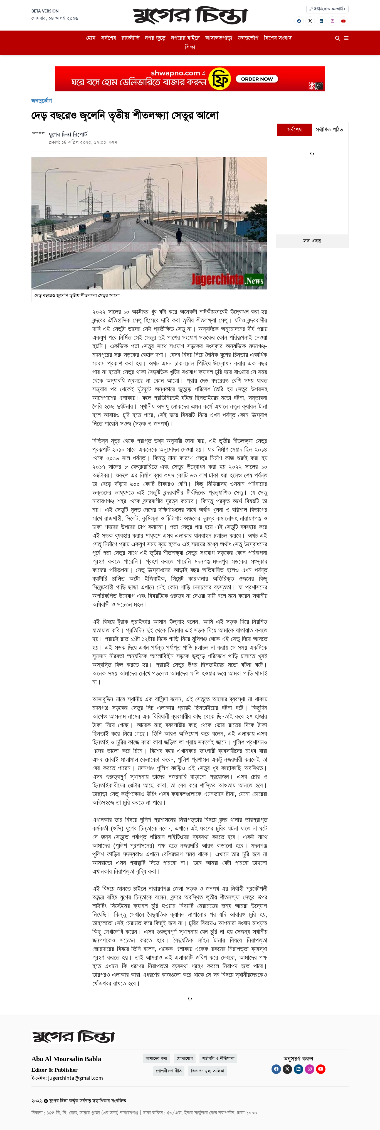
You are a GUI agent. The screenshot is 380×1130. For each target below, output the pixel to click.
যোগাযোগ (185, 1058)
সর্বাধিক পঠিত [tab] (329, 130)
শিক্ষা (190, 47)
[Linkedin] (321, 21)
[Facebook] (299, 21)
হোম (90, 38)
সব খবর (312, 241)
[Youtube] (343, 21)
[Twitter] (310, 21)
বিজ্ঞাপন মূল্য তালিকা (207, 1071)
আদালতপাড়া (218, 38)
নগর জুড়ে (155, 38)
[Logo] (190, 15)
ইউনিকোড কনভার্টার (329, 9)
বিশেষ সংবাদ (278, 38)
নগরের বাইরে (185, 38)
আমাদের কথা (156, 1058)
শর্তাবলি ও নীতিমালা (218, 1058)
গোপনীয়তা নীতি (169, 1071)
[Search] (337, 38)
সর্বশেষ (108, 38)
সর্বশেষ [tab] (294, 130)
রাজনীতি (130, 38)
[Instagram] (332, 21)
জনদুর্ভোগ (248, 38)
